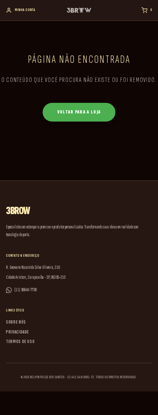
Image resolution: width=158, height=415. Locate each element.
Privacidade (17, 332)
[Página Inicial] (79, 10)
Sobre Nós (16, 322)
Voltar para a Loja (79, 112)
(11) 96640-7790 (26, 290)
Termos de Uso (20, 341)
